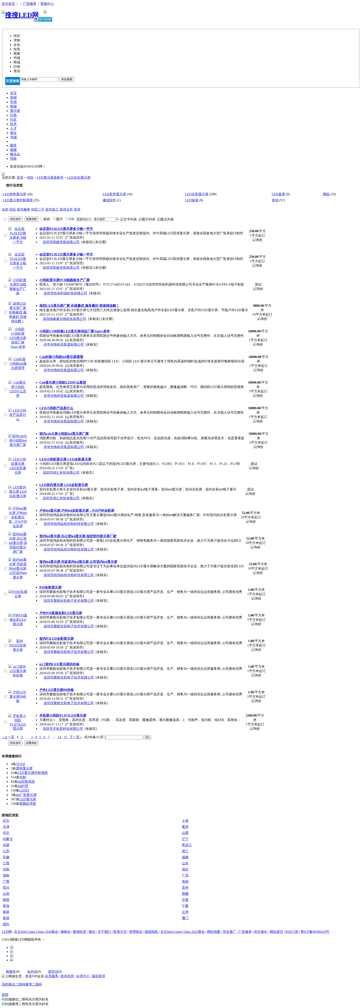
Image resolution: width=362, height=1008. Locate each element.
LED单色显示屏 (14, 194)
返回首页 (98, 976)
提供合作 (66, 209)
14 (59, 737)
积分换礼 (261, 931)
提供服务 (23, 209)
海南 (185, 881)
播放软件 (109, 200)
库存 (77, 209)
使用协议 (135, 931)
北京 (6, 820)
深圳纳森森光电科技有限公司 (64, 319)
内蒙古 (8, 839)
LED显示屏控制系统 (18, 200)
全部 (5, 209)
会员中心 (83, 976)
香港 (6, 918)
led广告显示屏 (26, 795)
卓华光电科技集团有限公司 (64, 344)
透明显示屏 (24, 768)
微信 (92, 931)
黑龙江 (187, 845)
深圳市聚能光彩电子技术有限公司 (69, 600)
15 (65, 737)
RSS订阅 (292, 931)
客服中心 (47, 3)
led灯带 (23, 786)
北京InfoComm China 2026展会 (36, 931)
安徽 (6, 857)
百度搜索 (12, 81)
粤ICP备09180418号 (315, 931)
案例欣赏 (79, 931)
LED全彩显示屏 (78, 177)
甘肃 (185, 900)
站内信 (32, 971)
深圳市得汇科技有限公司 (61, 472)
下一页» (75, 737)
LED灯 (24, 790)
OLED (20, 764)
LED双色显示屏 (114, 194)
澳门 (185, 918)
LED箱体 (191, 200)
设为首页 (8, 3)
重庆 (185, 826)
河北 (6, 833)
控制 (22, 777)
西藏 (185, 893)
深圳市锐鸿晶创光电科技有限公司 (69, 524)
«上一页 (8, 737)
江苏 (6, 851)
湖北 (185, 869)
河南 (6, 869)
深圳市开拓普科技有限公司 (63, 728)
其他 (275, 200)
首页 (20, 177)
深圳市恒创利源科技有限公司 (65, 293)
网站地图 (213, 931)
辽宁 (185, 839)
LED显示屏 (27, 799)
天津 (6, 826)
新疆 (6, 912)
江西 (6, 863)
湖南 (6, 875)
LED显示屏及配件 (50, 177)
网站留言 (276, 931)
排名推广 (229, 931)
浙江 (185, 851)
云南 (6, 893)
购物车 (11, 971)
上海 (185, 820)
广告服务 (29, 3)
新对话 (53, 971)
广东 (185, 875)
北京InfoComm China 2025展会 (182, 931)
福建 (185, 857)
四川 (6, 887)
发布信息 (67, 976)
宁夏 (185, 906)
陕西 (6, 900)
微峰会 (66, 931)
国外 (6, 924)
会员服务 (51, 976)
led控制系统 (26, 781)
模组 (326, 194)
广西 (6, 881)
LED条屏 (278, 194)
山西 (185, 833)
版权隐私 (151, 931)
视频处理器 (27, 803)
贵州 (185, 887)
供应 (30, 177)
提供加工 (52, 209)
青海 (6, 906)
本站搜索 (66, 79)
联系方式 (120, 931)
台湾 (185, 912)
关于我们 (104, 931)
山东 (185, 863)
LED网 (7, 931)
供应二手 (37, 209)
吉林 (6, 845)
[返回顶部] (2, 980)
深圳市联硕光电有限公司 (61, 242)
